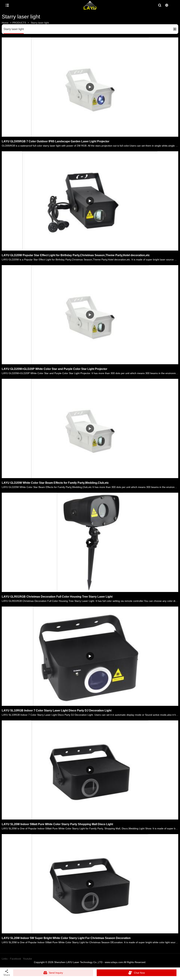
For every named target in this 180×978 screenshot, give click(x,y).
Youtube (27, 958)
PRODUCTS (19, 22)
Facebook (15, 958)
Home (5, 22)
